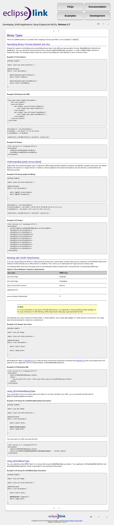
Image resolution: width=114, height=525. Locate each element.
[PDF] (109, 25)
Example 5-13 (80, 360)
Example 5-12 (29, 360)
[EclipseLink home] (57, 518)
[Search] (103, 24)
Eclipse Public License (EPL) (74, 520)
